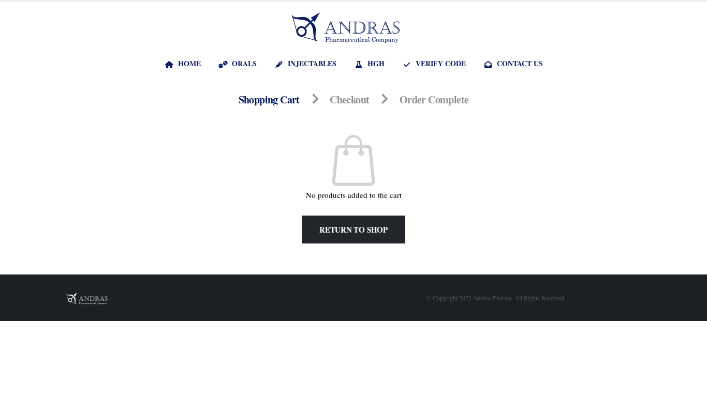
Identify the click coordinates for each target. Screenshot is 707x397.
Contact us (520, 63)
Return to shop (353, 229)
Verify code (441, 63)
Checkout (349, 99)
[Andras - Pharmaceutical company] (345, 27)
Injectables (312, 63)
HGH (376, 63)
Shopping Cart (269, 99)
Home (189, 63)
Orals (244, 63)
